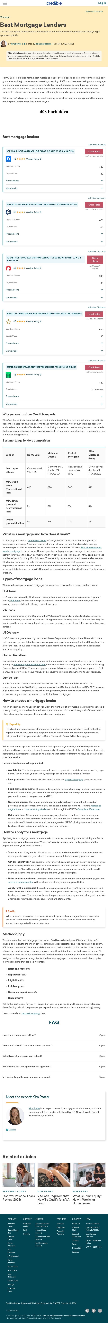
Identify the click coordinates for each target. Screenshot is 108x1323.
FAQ (25, 1230)
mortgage (4, 17)
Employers (61, 1227)
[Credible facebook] (94, 1311)
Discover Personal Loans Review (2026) (19, 1197)
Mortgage (45, 1191)
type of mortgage (74, 779)
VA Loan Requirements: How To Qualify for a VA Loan (53, 1199)
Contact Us (76, 1248)
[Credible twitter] (100, 1311)
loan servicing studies (36, 809)
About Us (76, 1223)
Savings (11, 1284)
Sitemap (75, 1252)
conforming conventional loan (30, 664)
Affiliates (60, 1223)
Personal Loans (14, 1191)
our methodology (31, 1013)
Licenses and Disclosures (74, 1315)
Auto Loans (12, 1270)
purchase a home (37, 540)
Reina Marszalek (43, 43)
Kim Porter (16, 43)
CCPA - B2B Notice (94, 1247)
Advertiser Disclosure (94, 11)
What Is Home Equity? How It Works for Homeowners (87, 1199)
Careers (75, 1240)
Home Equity (13, 1266)
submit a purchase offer (20, 882)
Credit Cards (13, 1280)
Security (26, 1234)
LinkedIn (12, 1130)
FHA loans (14, 600)
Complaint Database (88, 809)
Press (74, 1244)
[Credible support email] (87, 1311)
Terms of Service (92, 1223)
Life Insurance (13, 1256)
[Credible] (54, 3)
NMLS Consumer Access (53, 1315)
